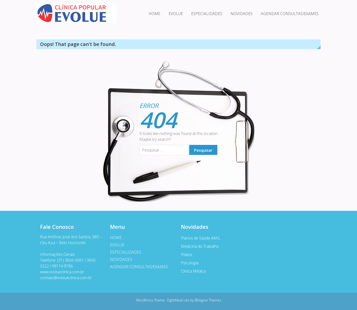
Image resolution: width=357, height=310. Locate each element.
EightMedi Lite (178, 300)
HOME (154, 13)
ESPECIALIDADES (206, 13)
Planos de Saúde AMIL (201, 238)
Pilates (186, 254)
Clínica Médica (193, 271)
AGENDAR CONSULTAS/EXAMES (290, 13)
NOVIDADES (241, 13)
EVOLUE (176, 13)
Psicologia (189, 262)
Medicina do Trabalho (200, 246)
